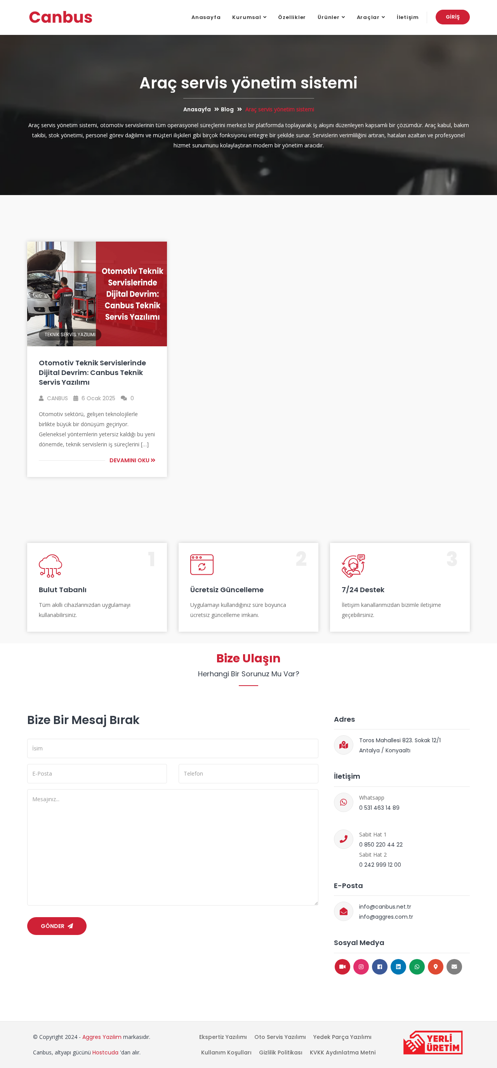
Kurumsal (246, 17)
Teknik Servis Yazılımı (70, 334)
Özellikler (292, 17)
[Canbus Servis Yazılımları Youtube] (342, 967)
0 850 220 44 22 (381, 845)
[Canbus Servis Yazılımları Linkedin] (398, 967)
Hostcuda (105, 1052)
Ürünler (328, 17)
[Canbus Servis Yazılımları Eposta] (454, 967)
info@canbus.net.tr (385, 907)
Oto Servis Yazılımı (280, 1037)
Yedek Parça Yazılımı (342, 1037)
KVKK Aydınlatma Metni (342, 1052)
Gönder (53, 926)
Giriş (453, 17)
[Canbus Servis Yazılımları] (60, 17)
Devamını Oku (130, 460)
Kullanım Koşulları (226, 1052)
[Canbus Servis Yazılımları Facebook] (380, 967)
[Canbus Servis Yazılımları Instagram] (361, 967)
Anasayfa (206, 17)
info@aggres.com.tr (386, 917)
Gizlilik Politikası (280, 1052)
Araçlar (368, 17)
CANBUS (56, 398)
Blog (227, 109)
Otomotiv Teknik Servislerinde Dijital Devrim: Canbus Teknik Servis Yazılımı (92, 372)
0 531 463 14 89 (379, 808)
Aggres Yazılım (102, 1037)
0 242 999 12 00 (380, 865)
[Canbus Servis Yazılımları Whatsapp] (417, 967)
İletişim (408, 17)
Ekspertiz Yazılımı (223, 1037)
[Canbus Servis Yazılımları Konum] (435, 967)
